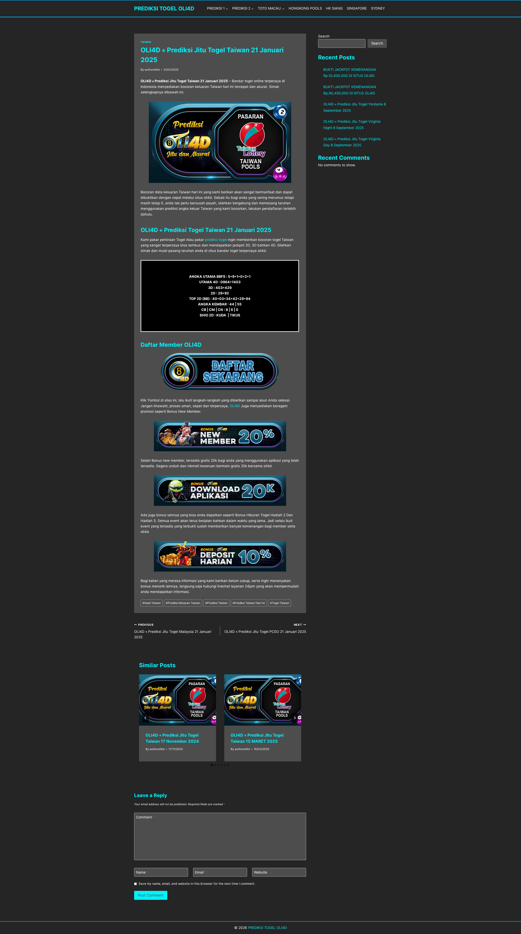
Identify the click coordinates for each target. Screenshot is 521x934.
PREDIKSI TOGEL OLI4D (267, 928)
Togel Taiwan (279, 603)
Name (142, 872)
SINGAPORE (357, 8)
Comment (145, 817)
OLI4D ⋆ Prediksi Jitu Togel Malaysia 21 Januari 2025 (172, 631)
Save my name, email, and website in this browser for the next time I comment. (197, 884)
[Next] (294, 718)
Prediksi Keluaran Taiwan (183, 603)
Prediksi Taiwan (216, 603)
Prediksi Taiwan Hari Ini (249, 603)
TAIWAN (146, 42)
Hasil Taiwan (151, 603)
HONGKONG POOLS (305, 8)
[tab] (212, 765)
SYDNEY (378, 8)
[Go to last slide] (145, 718)
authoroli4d (152, 69)
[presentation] (177, 700)
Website (260, 872)
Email (201, 872)
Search (323, 36)
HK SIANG (334, 8)
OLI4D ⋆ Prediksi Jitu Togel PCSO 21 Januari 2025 (265, 628)
